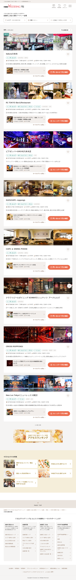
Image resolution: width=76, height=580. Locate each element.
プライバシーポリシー (32, 568)
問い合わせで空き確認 (60, 72)
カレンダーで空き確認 (60, 121)
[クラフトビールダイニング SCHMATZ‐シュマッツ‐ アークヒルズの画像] (38, 286)
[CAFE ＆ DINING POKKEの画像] (38, 237)
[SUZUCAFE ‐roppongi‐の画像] (38, 188)
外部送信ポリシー (44, 568)
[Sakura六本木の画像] (38, 42)
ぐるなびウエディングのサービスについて (33, 572)
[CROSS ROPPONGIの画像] (38, 334)
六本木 (63, 510)
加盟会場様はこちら (55, 568)
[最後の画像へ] (69, 42)
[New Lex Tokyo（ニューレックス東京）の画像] (38, 383)
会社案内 (11, 568)
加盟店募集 (64, 568)
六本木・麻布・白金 (54, 510)
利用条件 (23, 568)
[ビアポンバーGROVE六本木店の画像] (38, 139)
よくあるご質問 (49, 572)
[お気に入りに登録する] (68, 54)
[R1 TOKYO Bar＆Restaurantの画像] (38, 91)
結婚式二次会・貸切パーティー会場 (35, 510)
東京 (47, 510)
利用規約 (17, 568)
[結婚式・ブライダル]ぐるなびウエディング (14, 510)
